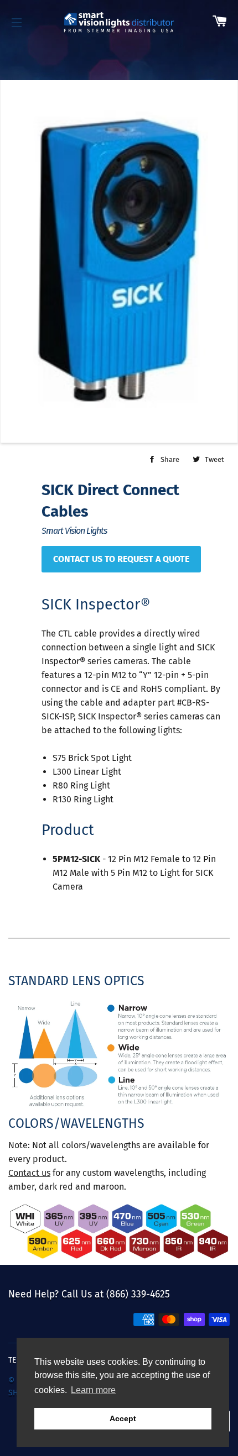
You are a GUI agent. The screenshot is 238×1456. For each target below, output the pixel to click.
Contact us (29, 1173)
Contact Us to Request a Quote (121, 559)
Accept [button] (123, 1418)
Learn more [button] (93, 1390)
